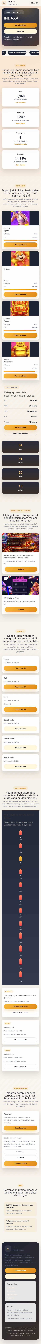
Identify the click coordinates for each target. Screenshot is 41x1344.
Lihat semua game (20, 433)
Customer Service (20, 1164)
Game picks (11, 1291)
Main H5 (34, 3)
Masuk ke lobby (21, 245)
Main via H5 (20, 1276)
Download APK (20, 25)
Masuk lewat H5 (20, 1040)
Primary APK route (20, 1007)
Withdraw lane (20, 729)
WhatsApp (20, 1152)
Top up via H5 (20, 668)
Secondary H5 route (20, 1012)
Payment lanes (12, 1294)
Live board (10, 1287)
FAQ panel (10, 1298)
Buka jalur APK (20, 427)
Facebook (20, 1158)
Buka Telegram (20, 1128)
